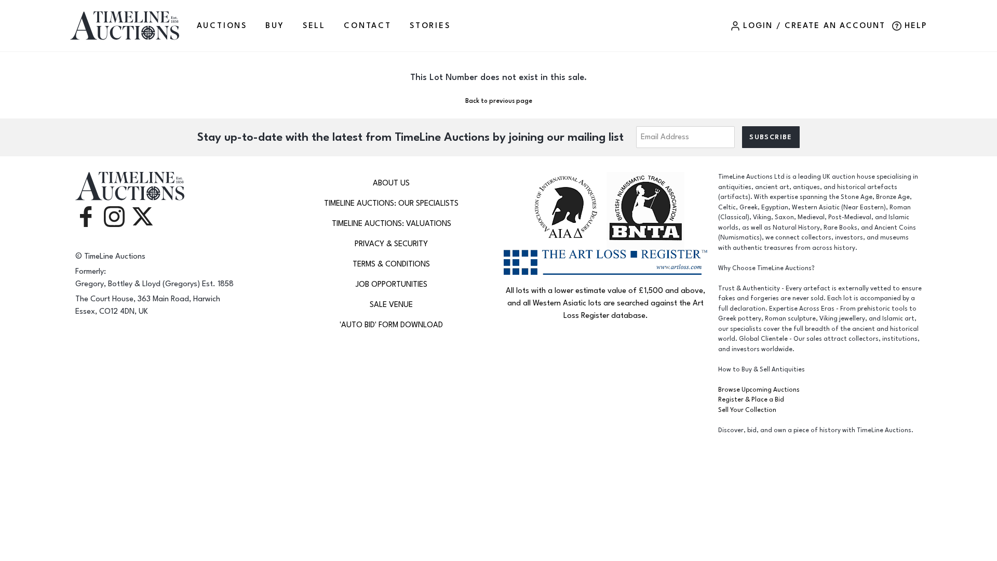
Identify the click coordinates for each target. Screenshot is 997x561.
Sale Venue (391, 304)
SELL (314, 25)
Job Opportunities (391, 284)
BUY (274, 25)
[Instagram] (114, 215)
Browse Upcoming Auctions (759, 389)
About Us (391, 183)
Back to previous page (498, 101)
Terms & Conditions (391, 264)
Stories (430, 25)
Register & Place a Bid (751, 399)
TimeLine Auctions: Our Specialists (391, 203)
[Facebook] (85, 215)
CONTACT (368, 25)
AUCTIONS (222, 25)
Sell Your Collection (747, 410)
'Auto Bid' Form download (391, 324)
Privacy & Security (391, 243)
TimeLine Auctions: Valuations (391, 223)
